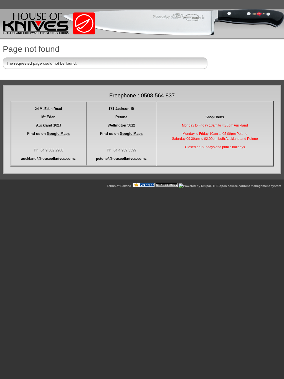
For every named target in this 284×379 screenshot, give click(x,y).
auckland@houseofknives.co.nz (48, 158)
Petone (121, 117)
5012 (121, 125)
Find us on (48, 134)
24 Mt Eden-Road (48, 109)
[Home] (49, 33)
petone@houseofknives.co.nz (121, 158)
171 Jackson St (121, 109)
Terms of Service (119, 186)
